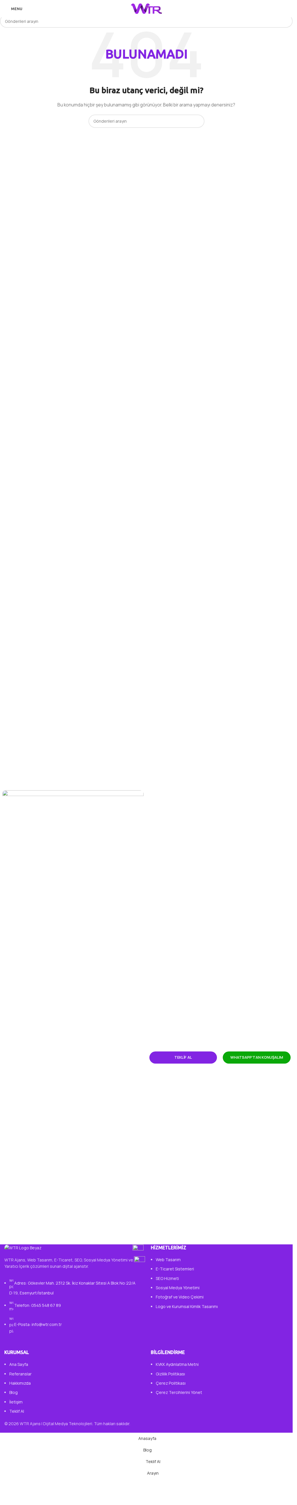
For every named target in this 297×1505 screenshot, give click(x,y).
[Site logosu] (146, 8)
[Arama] (286, 8)
